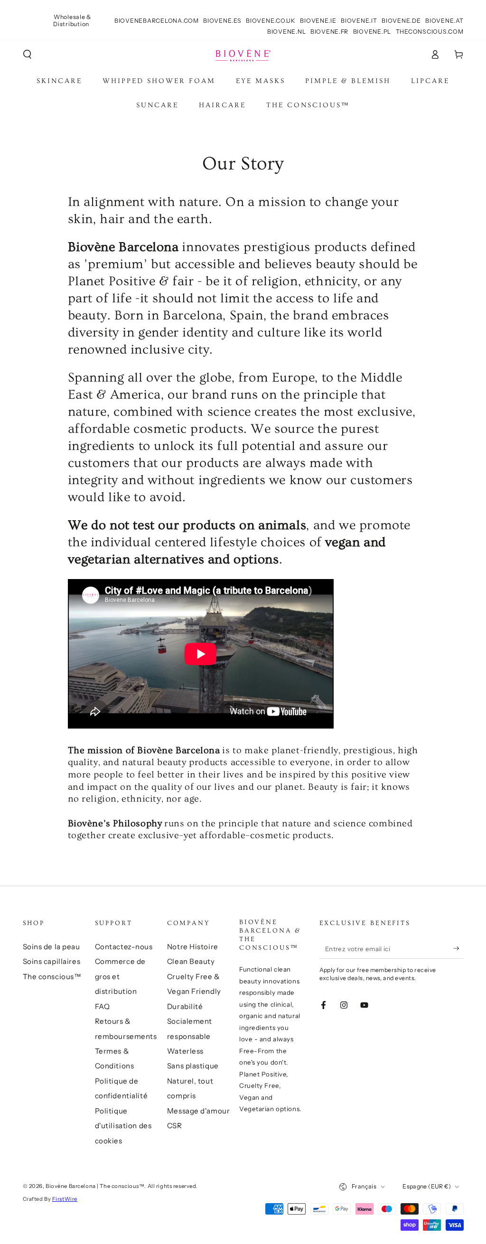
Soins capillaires (52, 961)
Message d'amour (198, 1110)
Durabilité (185, 1006)
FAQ (102, 1006)
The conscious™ (52, 976)
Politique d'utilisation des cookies (123, 1125)
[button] (27, 55)
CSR (174, 1125)
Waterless (185, 1051)
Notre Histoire (192, 946)
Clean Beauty (191, 961)
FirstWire (64, 1199)
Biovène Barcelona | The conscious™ (95, 1186)
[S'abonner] (458, 949)
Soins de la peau (51, 946)
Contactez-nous (124, 946)
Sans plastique (193, 1065)
